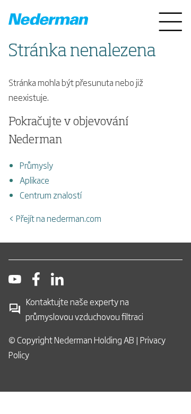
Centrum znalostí (51, 194)
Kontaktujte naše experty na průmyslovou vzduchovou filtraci (84, 309)
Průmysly (36, 165)
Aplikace (34, 180)
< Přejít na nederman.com (54, 218)
